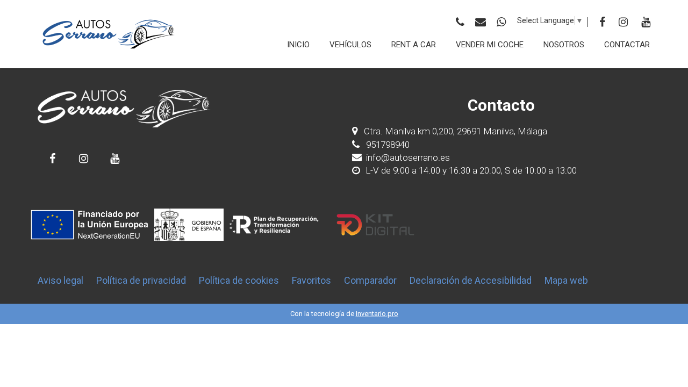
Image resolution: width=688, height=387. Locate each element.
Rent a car (413, 44)
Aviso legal (60, 280)
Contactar (627, 44)
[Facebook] (602, 22)
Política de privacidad (141, 280)
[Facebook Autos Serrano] (52, 158)
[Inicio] (109, 34)
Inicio (298, 44)
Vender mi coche (490, 44)
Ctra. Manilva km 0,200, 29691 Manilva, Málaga (455, 131)
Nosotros (563, 44)
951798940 (387, 144)
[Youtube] (645, 22)
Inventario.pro (377, 314)
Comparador (370, 280)
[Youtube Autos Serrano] (114, 158)
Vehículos (350, 44)
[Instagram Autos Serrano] (83, 158)
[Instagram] (623, 22)
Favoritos (311, 280)
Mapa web (566, 280)
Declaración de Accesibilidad (471, 280)
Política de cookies (239, 280)
